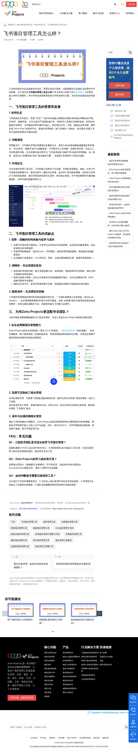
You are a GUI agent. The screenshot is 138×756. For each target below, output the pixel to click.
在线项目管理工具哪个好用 (47, 534)
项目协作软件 (68, 681)
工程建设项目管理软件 (90, 653)
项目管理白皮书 (106, 665)
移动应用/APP (49, 673)
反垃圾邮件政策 (85, 738)
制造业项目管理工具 (20, 534)
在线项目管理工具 (69, 522)
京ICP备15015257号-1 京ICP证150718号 (94, 747)
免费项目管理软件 (70, 688)
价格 (101, 661)
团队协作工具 (120, 111)
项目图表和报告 (50, 669)
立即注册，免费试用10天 (22, 697)
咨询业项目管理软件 (89, 657)
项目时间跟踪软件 (70, 676)
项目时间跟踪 (49, 661)
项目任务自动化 (50, 653)
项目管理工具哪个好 (44, 546)
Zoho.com (15, 4)
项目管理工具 (40, 25)
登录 (122, 4)
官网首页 (11, 25)
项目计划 (47, 688)
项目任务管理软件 (122, 121)
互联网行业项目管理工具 (90, 670)
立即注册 (131, 4)
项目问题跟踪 (49, 676)
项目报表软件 (68, 673)
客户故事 (103, 653)
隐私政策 (105, 738)
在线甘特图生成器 (122, 116)
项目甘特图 (48, 681)
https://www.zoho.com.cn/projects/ (68, 509)
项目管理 (47, 692)
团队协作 (47, 665)
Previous (5, 613)
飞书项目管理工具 (29, 522)
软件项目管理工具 (41, 540)
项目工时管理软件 (70, 665)
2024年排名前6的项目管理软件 (123, 136)
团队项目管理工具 (19, 540)
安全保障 (61, 738)
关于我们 (43, 738)
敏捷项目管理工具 (41, 528)
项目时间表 (48, 684)
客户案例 (82, 13)
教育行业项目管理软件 (90, 665)
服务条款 (96, 738)
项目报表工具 (120, 130)
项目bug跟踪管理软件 (71, 657)
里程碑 (46, 696)
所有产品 (36, 4)
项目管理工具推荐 (63, 540)
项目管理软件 (27, 503)
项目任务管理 (68, 330)
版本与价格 (98, 13)
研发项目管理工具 (19, 528)
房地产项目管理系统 (89, 661)
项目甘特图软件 (69, 669)
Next (99, 613)
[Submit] (126, 727)
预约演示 (119, 94)
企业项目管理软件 (88, 679)
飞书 (13, 522)
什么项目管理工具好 (64, 528)
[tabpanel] (21, 612)
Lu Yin (40, 40)
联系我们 (130, 13)
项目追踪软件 (68, 684)
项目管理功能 (45, 13)
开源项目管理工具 (73, 534)
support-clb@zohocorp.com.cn (110, 712)
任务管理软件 (68, 661)
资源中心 (113, 13)
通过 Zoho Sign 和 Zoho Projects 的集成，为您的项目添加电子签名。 (119, 234)
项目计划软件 (68, 692)
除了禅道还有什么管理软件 (20, 619)
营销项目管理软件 (88, 675)
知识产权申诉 (72, 738)
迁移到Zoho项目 (106, 657)
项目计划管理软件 (122, 125)
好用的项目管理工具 (20, 546)
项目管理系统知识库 (25, 25)
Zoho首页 (33, 738)
